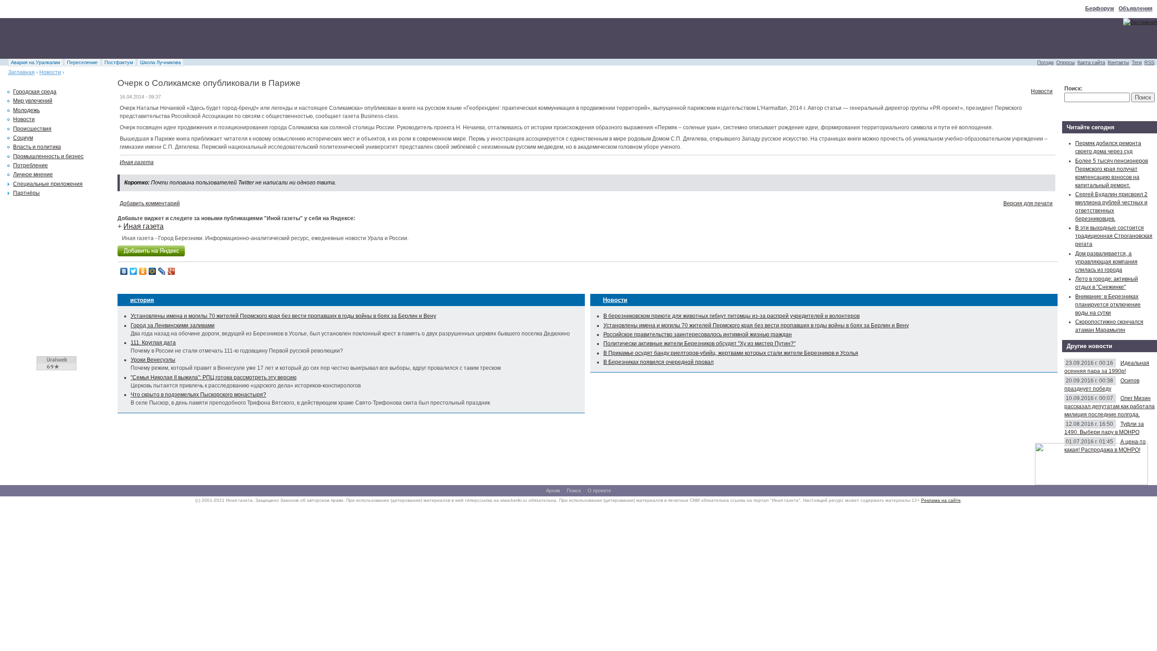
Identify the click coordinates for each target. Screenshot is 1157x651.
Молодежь (26, 110)
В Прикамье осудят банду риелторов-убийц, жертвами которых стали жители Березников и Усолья (730, 353)
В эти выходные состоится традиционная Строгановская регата (1113, 236)
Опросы (1065, 62)
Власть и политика (37, 147)
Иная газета (137, 162)
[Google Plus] (171, 271)
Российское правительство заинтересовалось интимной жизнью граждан (697, 334)
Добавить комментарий (150, 203)
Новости (50, 72)
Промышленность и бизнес (48, 156)
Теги (1137, 62)
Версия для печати (1028, 203)
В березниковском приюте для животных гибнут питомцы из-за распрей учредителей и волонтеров (731, 316)
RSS (1149, 62)
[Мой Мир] (152, 271)
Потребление (30, 165)
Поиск (574, 490)
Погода (1045, 62)
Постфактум (118, 62)
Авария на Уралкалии (35, 62)
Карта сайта (1091, 62)
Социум (23, 138)
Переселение (82, 62)
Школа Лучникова (160, 62)
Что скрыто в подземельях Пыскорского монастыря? (198, 395)
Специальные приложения (48, 184)
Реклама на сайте (941, 500)
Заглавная (21, 72)
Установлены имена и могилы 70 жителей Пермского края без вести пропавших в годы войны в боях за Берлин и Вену (283, 316)
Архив (553, 490)
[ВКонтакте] (124, 271)
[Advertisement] (164, 38)
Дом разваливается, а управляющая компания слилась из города (1106, 261)
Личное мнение (33, 174)
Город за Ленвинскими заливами (173, 325)
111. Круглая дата (153, 343)
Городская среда (34, 92)
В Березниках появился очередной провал (658, 362)
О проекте (599, 490)
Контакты (1118, 62)
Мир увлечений (32, 101)
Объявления (1135, 8)
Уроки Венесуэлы (153, 360)
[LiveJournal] (162, 271)
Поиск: (1073, 88)
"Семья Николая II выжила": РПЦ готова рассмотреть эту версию (213, 377)
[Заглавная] (1140, 22)
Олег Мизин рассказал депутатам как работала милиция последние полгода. (1109, 406)
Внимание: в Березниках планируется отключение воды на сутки (1108, 304)
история (142, 300)
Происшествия (32, 129)
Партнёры (26, 193)
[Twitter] (133, 271)
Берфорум (1099, 8)
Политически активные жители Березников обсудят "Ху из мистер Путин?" (699, 343)
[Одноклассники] (143, 271)
